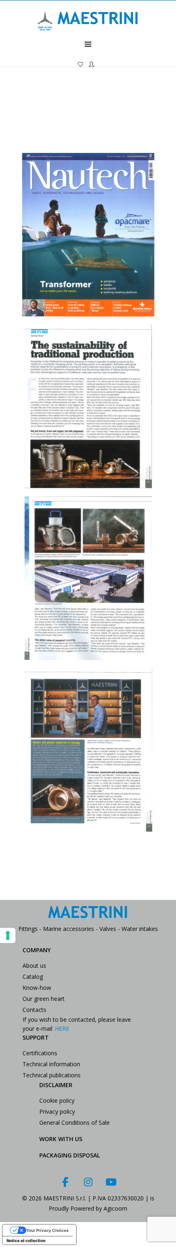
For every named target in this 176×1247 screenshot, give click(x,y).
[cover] (88, 234)
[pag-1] (88, 406)
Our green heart (44, 999)
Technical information (51, 1064)
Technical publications (52, 1075)
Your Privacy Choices (47, 1230)
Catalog (33, 976)
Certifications (40, 1053)
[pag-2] (88, 578)
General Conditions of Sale (74, 1122)
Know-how (37, 987)
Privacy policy (57, 1111)
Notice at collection (26, 1240)
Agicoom (115, 1208)
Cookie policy (56, 1100)
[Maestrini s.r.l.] (88, 35)
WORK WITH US (60, 1139)
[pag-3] (88, 750)
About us (34, 965)
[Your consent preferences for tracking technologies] (8, 935)
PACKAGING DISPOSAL (69, 1155)
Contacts (34, 1010)
